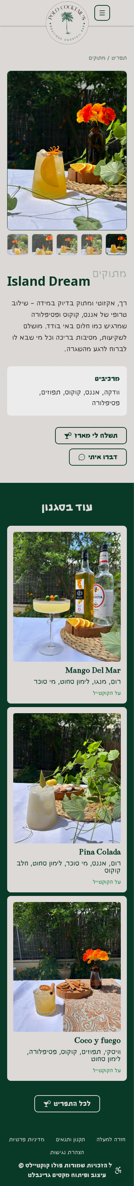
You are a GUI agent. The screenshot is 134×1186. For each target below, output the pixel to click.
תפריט (119, 58)
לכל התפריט (72, 1103)
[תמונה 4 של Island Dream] (42, 244)
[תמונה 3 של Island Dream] (67, 244)
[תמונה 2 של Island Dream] (91, 244)
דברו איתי (103, 457)
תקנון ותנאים (70, 1139)
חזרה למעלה (110, 1139)
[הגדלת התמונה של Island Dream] (67, 150)
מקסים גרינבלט (49, 1175)
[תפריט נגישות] (118, 1170)
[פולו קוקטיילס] (67, 22)
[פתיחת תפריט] (102, 13)
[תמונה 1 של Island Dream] (116, 244)
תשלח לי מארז (96, 435)
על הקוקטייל (107, 693)
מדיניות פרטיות (26, 1139)
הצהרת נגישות (67, 1152)
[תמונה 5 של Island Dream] (17, 244)
